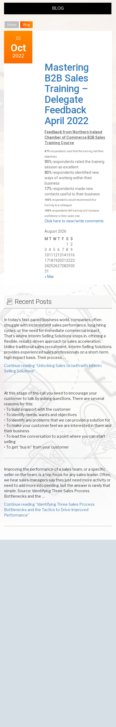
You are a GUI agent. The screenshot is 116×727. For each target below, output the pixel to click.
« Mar (49, 276)
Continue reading (49, 509)
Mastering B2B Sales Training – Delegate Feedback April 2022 (67, 94)
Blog (58, 8)
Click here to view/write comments (74, 221)
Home (11, 25)
